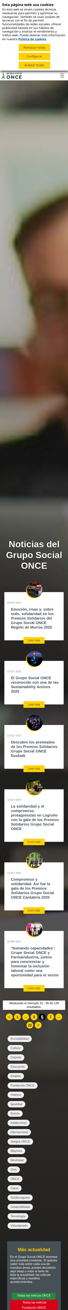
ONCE (15, 1178)
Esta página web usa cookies (28, 5)
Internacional (19, 1132)
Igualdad (16, 1104)
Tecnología (18, 1216)
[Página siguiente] (38, 1025)
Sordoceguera (20, 1197)
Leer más (34, 640)
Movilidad (17, 1160)
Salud (15, 1188)
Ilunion (15, 1113)
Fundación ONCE (23, 1085)
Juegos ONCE (20, 1141)
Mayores (16, 1150)
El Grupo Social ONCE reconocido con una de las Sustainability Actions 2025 (35, 684)
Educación (18, 1066)
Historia (16, 1094)
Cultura (15, 1048)
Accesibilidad (20, 1038)
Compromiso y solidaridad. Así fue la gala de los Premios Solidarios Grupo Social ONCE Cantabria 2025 (32, 888)
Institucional (19, 1122)
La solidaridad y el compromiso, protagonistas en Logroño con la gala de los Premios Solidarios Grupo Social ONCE (35, 817)
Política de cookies (32, 39)
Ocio (14, 1169)
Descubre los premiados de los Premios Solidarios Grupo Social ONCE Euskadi (34, 749)
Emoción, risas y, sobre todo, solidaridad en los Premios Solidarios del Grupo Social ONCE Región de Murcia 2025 (32, 618)
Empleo (16, 1076)
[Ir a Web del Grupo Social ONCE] (12, 75)
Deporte (16, 1057)
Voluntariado (19, 1225)
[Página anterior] (9, 1017)
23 (30, 1025)
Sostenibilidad (20, 1207)
